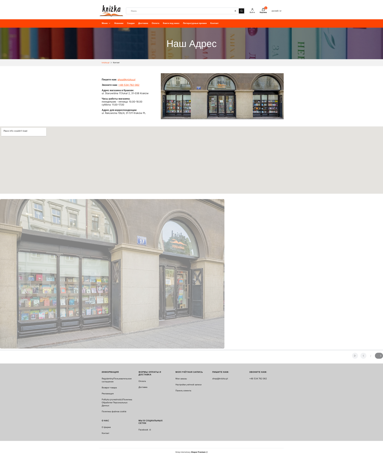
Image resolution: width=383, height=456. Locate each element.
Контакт (105, 433)
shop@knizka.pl (126, 79)
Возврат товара (109, 387)
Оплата (142, 381)
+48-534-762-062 (128, 84)
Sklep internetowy (190, 452)
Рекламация (108, 393)
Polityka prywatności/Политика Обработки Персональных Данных (117, 402)
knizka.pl (105, 62)
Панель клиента (183, 390)
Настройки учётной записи (188, 384)
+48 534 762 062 (258, 378)
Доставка (143, 387)
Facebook (144, 429)
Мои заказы (181, 378)
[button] (241, 10)
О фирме (106, 427)
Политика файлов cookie (114, 411)
